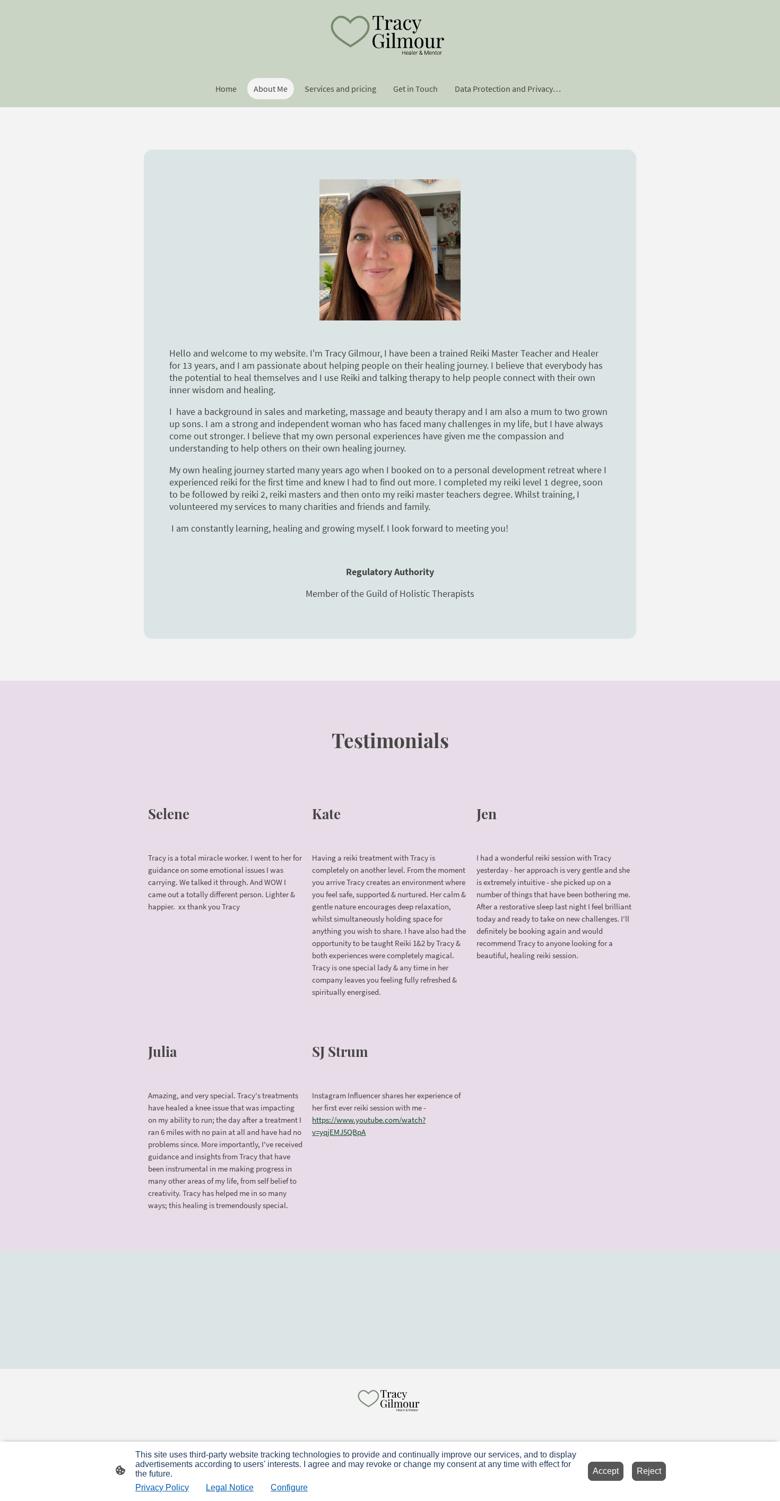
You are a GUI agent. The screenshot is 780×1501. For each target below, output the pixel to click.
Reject (649, 1471)
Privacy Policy (162, 1487)
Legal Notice (230, 1487)
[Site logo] (390, 34)
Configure (289, 1487)
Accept (606, 1471)
